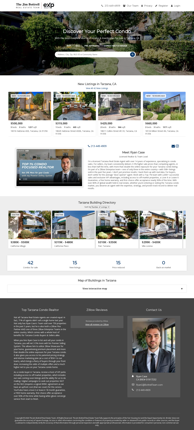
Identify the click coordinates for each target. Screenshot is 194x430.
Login (177, 5)
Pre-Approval (92, 45)
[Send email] (173, 146)
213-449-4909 (112, 5)
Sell (77, 45)
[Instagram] (177, 146)
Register (163, 5)
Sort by (88, 207)
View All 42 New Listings (97, 88)
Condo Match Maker (115, 45)
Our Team (132, 5)
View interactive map (95, 288)
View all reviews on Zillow (97, 324)
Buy (69, 45)
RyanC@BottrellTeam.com (149, 385)
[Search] (132, 54)
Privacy (148, 5)
